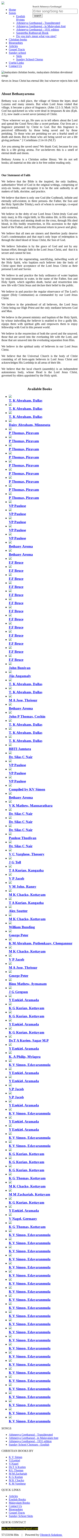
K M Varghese (17, 1483)
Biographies (16, 42)
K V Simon (15, 1457)
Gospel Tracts (17, 49)
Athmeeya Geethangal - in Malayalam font (41, 26)
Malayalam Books (19, 1502)
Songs (12, 13)
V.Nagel (13, 1463)
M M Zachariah (18, 1473)
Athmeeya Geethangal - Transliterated (38, 22)
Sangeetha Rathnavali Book (32, 32)
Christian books (18, 39)
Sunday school (17, 52)
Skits (19, 56)
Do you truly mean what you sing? (36, 36)
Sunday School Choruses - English (29, 1444)
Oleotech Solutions (51, 1534)
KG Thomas (16, 1470)
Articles (13, 46)
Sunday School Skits (21, 1516)
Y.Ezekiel (14, 1460)
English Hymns (20, 18)
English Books (17, 1499)
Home (12, 9)
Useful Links (16, 62)
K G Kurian (16, 1477)
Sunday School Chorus (29, 59)
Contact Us (15, 66)
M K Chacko (16, 1480)
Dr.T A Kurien (17, 1467)
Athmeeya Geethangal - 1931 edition (37, 29)
